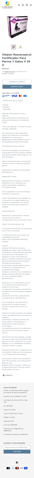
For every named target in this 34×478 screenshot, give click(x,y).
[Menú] (31, 5)
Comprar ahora (17, 86)
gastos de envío (10, 71)
